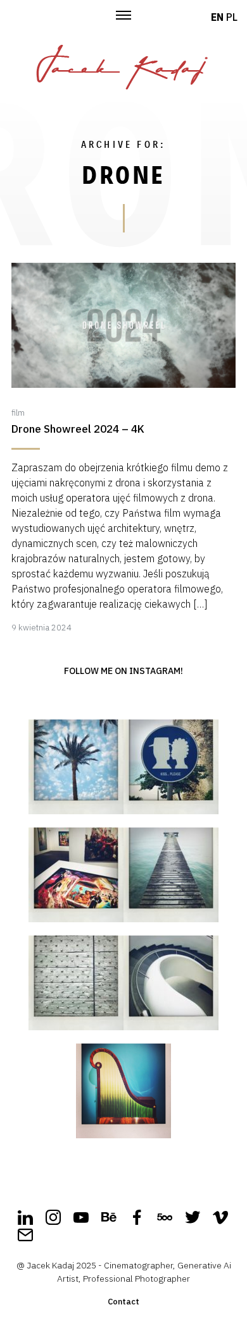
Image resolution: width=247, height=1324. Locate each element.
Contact (123, 1301)
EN (217, 17)
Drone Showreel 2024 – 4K (77, 429)
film (18, 412)
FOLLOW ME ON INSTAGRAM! (123, 671)
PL (232, 17)
